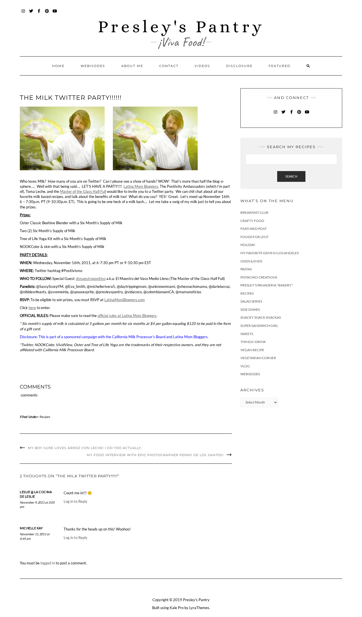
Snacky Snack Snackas (260, 317)
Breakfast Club (254, 212)
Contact (168, 66)
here (32, 307)
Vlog (245, 366)
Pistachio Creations (258, 277)
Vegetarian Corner (258, 358)
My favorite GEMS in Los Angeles (269, 253)
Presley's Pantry (181, 26)
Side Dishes (250, 309)
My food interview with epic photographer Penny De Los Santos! (155, 455)
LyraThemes (199, 607)
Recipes (44, 416)
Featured (279, 66)
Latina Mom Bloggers (141, 186)
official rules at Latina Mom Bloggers (127, 315)
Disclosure (239, 66)
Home (58, 66)
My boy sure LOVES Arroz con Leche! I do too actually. (85, 448)
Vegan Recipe (252, 350)
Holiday (247, 245)
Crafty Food (252, 221)
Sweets (246, 334)
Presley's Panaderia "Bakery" (266, 285)
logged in (47, 563)
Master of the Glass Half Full (83, 191)
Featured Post (253, 228)
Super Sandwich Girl (259, 325)
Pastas (246, 269)
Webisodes (93, 66)
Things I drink (253, 342)
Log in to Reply (75, 501)
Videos (202, 66)
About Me (132, 66)
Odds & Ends (251, 261)
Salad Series (251, 301)
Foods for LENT (254, 237)
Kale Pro (177, 607)
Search (291, 176)
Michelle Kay (31, 528)
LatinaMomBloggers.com (124, 299)
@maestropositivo (90, 278)
